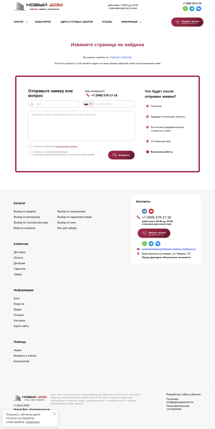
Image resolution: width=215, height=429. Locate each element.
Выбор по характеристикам (74, 217)
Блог (17, 298)
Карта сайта (21, 326)
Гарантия (19, 268)
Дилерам (19, 263)
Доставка (19, 252)
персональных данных (66, 146)
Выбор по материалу (27, 217)
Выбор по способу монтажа (31, 222)
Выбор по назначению (71, 211)
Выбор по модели (25, 211)
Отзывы (107, 22)
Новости (19, 304)
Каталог (19, 22)
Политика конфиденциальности (179, 401)
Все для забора (67, 228)
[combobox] (89, 104)
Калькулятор (43, 22)
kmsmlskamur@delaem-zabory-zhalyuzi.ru (169, 249)
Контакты (19, 320)
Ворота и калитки (24, 228)
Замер (18, 274)
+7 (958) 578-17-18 (192, 3)
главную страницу (120, 57)
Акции (17, 350)
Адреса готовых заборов (76, 22)
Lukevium (195, 394)
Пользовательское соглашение (177, 407)
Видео (18, 309)
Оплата (18, 257)
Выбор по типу (66, 222)
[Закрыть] (54, 413)
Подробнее (33, 422)
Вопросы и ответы (25, 355)
